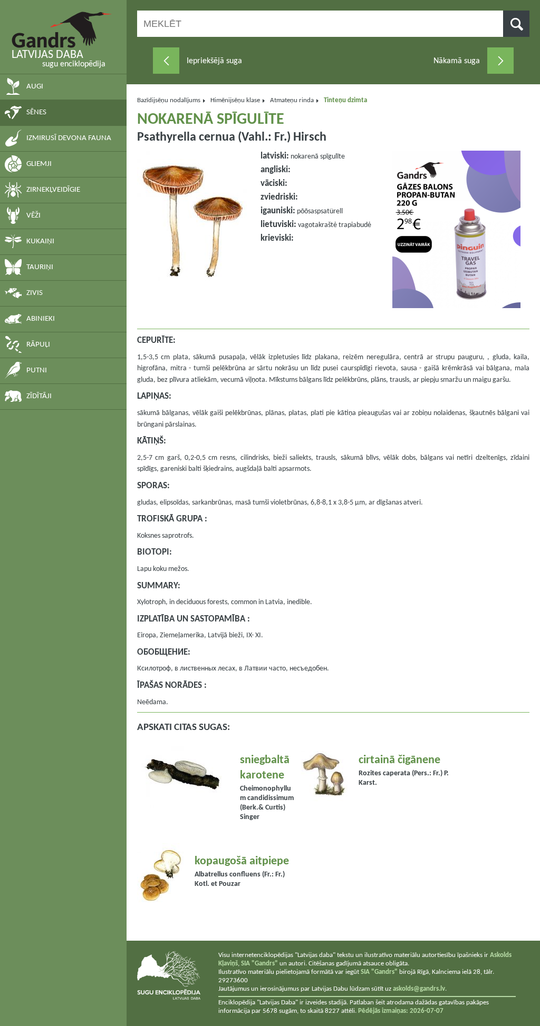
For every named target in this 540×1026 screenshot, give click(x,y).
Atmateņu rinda (292, 100)
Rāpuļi (38, 345)
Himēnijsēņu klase (235, 100)
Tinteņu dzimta (345, 100)
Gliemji (39, 164)
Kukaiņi (40, 241)
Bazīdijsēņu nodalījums (168, 100)
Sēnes (36, 112)
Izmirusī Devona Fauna (68, 138)
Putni (36, 370)
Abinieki (40, 319)
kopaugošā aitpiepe (242, 861)
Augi (34, 87)
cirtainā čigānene (399, 760)
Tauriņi (39, 267)
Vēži (33, 216)
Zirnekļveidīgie (53, 190)
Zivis (34, 293)
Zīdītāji (39, 396)
